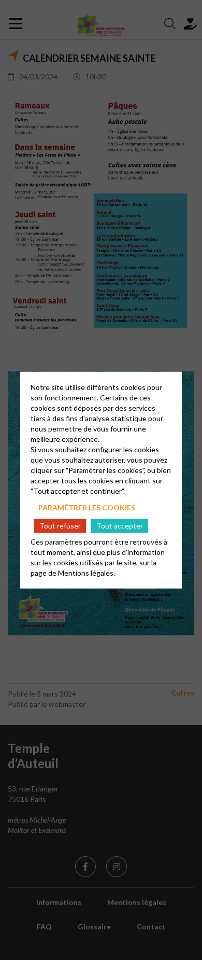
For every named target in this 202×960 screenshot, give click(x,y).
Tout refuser (60, 525)
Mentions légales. (86, 572)
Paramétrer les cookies (86, 507)
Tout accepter (119, 525)
